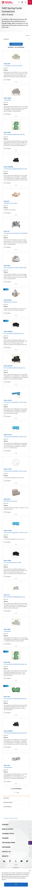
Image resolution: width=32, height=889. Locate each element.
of (18, 792)
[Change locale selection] (22, 2)
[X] (15, 861)
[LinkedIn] (4, 861)
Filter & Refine (16, 44)
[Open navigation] (30, 2)
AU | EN (16, 864)
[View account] (25, 2)
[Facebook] (10, 861)
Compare (8, 79)
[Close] (30, 871)
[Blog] (27, 861)
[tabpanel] (16, 419)
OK (16, 884)
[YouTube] (21, 861)
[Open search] (19, 2)
